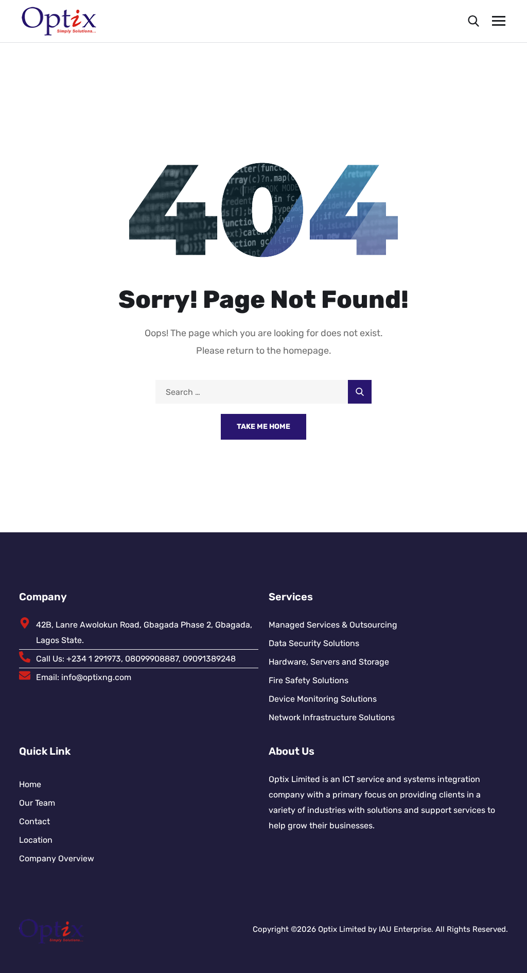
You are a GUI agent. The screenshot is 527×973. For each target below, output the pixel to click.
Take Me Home (263, 426)
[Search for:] (263, 392)
